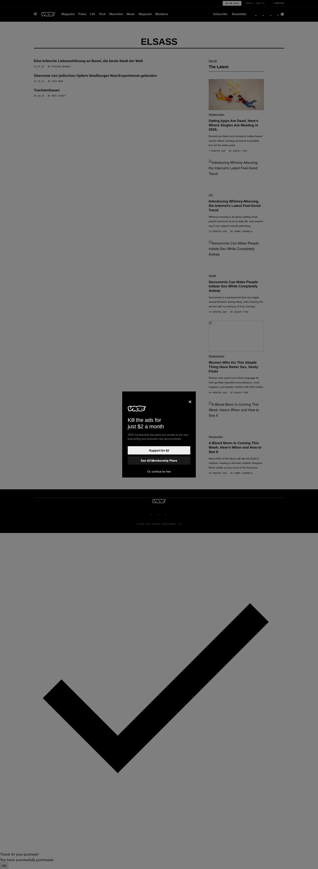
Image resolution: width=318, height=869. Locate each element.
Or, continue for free (159, 471)
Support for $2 (159, 450)
